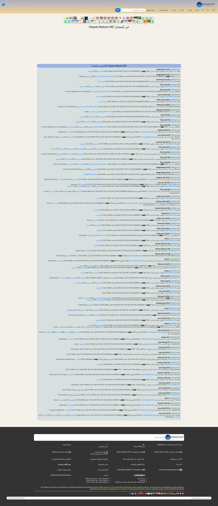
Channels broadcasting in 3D (169, 470)
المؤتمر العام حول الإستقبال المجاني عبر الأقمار (130, 482)
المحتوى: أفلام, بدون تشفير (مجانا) (97, 482)
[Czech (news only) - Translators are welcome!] (156, 493)
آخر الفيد (142, 480)
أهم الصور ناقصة (103, 470)
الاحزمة (181, 10)
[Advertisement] (109, 46)
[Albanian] (130, 493)
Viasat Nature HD (170, 71)
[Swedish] (172, 493)
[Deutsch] (175, 493)
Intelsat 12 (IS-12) (164, 357)
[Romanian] (135, 493)
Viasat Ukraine (175, 261)
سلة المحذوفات (163, 10)
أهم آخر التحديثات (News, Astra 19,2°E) (167, 452)
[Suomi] (148, 493)
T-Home (177, 327)
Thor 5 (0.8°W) (165, 85)
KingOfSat (17, 498)
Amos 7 (167, 239)
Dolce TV (163, 107)
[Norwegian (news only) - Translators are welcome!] (170, 493)
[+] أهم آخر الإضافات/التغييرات (61, 459)
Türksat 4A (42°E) (163, 223)
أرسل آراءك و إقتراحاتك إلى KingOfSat (169, 445)
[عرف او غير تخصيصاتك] (3, 4)
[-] (203, 10)
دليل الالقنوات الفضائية (138, 464)
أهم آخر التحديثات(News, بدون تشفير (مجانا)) (99, 453)
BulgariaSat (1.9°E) (163, 69)
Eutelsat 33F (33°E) (163, 110)
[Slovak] (154, 493)
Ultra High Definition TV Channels (129, 470)
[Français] (180, 493)
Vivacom (164, 251)
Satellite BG (176, 344)
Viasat (166, 261)
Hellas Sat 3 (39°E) (163, 100)
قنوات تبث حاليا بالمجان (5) (132, 459)
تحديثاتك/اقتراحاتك (139, 446)
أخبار (213, 10)
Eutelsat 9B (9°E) (164, 130)
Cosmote (177, 132)
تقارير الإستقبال (103, 464)
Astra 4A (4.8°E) (164, 147)
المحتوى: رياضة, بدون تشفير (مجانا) (97, 478)
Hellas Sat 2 (165, 213)
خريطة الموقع (151, 10)
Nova (178, 112)
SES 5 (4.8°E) (165, 115)
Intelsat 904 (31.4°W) (162, 208)
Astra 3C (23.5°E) (164, 95)
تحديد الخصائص (103, 446)
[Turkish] (143, 493)
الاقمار (197, 10)
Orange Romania (174, 107)
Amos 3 (167, 271)
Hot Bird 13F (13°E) (163, 80)
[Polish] (159, 493)
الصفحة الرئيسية (159, 437)
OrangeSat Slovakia (173, 203)
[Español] (164, 493)
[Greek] (151, 493)
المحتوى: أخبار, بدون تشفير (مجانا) (97, 480)
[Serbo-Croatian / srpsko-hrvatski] (138, 493)
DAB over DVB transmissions (61, 475)
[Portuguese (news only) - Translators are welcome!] (167, 493)
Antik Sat (161, 203)
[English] (183, 493)
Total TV (164, 305)
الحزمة (174, 10)
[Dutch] (177, 493)
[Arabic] (146, 493)
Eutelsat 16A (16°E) (163, 201)
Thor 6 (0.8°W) (165, 90)
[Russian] (140, 493)
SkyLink (177, 137)
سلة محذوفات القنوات (64, 470)
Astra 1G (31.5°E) (164, 330)
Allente (177, 91)
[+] (208, 10)
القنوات (189, 10)
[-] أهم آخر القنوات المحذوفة (99, 459)
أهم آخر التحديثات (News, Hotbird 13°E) (130, 452)
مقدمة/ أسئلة (67, 445)
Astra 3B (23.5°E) (164, 135)
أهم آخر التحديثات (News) (60, 452)
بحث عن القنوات (175, 459)
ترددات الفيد (141, 478)
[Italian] (162, 493)
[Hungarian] (132, 493)
